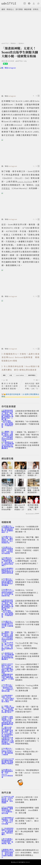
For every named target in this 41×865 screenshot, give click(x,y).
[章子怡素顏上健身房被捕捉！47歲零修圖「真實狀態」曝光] (8, 842)
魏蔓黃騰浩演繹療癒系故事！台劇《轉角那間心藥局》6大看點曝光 (27, 677)
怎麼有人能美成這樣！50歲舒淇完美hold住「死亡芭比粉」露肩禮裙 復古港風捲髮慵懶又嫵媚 (27, 721)
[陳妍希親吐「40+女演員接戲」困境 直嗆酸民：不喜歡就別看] (8, 424)
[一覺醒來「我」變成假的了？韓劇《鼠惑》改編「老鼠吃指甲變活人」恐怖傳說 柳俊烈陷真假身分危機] (8, 435)
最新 (3, 9)
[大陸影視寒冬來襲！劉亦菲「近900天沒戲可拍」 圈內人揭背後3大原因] (8, 699)
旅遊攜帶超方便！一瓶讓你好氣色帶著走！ (7, 507)
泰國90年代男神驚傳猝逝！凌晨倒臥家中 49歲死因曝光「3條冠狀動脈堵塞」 (27, 741)
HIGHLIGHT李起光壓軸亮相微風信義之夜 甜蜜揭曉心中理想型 (27, 762)
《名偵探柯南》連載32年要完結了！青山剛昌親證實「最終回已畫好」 (27, 831)
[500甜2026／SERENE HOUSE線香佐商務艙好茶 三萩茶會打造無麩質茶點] (8, 593)
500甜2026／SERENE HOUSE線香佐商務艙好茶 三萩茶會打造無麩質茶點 (26, 592)
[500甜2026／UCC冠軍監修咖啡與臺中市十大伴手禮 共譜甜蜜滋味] (8, 625)
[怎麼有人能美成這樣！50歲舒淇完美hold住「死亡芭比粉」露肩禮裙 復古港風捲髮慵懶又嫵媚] (8, 720)
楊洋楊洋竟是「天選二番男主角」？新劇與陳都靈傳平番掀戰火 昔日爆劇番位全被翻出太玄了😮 (33, 507)
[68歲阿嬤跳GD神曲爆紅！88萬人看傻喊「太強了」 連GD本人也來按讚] (8, 821)
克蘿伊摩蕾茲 (31, 375)
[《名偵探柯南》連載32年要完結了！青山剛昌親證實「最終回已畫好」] (8, 832)
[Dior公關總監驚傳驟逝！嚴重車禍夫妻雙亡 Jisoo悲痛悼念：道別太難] (8, 810)
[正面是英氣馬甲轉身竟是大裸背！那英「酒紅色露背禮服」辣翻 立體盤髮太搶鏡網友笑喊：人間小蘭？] (8, 414)
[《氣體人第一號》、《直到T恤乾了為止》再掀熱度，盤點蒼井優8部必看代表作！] (8, 709)
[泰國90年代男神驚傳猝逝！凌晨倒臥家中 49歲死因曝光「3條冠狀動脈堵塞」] (8, 741)
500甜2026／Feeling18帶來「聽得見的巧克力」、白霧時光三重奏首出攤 (26, 688)
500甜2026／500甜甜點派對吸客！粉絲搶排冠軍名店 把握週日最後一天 (27, 529)
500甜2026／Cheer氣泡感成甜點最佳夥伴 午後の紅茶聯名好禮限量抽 (27, 582)
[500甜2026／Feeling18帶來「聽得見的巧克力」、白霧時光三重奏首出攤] (8, 688)
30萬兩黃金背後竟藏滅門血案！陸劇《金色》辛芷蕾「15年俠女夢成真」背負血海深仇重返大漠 (20, 473)
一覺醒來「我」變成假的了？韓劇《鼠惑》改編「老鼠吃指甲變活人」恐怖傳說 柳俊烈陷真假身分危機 (27, 436)
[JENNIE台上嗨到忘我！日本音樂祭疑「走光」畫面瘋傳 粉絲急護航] (8, 800)
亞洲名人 (21, 43)
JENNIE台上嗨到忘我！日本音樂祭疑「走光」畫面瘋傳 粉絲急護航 (27, 799)
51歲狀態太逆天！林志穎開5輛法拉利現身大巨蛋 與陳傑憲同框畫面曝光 (27, 445)
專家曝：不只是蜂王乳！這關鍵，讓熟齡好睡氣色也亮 (7, 473)
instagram (12, 96)
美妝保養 (27, 9)
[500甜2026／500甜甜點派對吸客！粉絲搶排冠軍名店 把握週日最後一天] (8, 529)
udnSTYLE (5, 43)
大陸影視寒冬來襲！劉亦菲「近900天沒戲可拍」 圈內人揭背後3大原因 (27, 698)
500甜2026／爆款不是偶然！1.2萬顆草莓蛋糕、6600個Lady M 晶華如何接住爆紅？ (27, 561)
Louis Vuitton (20, 375)
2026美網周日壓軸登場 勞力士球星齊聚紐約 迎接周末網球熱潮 (27, 571)
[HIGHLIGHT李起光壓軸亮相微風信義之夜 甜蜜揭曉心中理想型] (8, 762)
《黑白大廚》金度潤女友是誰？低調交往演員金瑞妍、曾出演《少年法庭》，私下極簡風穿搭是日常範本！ (27, 731)
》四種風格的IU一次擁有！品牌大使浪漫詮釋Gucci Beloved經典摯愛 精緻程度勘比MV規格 (20, 357)
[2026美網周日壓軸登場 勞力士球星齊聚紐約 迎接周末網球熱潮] (8, 572)
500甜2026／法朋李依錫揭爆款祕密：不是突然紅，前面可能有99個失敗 (27, 550)
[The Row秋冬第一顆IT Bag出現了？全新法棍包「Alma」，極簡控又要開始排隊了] (8, 646)
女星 (10, 375)
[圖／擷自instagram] (20, 80)
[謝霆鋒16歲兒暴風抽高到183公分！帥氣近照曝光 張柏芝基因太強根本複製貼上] (8, 853)
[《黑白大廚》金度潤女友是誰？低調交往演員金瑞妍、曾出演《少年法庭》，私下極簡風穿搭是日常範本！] (8, 730)
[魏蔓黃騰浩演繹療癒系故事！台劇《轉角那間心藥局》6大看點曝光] (8, 678)
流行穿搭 (19, 9)
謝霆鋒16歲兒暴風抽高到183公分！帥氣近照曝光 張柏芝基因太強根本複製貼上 (27, 852)
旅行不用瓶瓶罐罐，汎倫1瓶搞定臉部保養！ (33, 490)
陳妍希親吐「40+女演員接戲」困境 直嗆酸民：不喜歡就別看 (27, 422)
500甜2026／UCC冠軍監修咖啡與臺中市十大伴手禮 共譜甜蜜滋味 (27, 624)
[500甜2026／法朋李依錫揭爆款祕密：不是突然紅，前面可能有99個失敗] (8, 550)
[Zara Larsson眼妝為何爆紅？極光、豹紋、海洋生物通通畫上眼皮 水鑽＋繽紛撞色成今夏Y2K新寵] (8, 667)
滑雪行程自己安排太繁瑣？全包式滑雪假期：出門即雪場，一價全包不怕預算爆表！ (7, 490)
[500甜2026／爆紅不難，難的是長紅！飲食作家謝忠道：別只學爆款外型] (8, 540)
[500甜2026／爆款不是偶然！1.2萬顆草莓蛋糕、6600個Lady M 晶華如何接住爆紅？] (8, 561)
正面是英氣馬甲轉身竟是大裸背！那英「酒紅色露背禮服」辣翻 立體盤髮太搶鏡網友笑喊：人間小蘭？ (27, 415)
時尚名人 (10, 9)
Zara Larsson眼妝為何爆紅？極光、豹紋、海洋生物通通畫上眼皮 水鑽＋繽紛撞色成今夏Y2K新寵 (27, 668)
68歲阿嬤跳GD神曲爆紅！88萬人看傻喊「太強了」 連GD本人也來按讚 (27, 821)
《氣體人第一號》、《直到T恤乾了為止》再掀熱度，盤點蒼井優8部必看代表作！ (27, 709)
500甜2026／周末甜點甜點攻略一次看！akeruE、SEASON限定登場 (27, 772)
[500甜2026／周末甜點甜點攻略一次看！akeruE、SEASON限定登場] (8, 773)
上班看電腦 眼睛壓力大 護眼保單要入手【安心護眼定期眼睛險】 (33, 473)
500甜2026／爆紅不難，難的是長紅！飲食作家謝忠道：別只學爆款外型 (27, 539)
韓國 (4, 375)
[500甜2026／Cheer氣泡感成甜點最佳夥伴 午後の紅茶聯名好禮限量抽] (8, 582)
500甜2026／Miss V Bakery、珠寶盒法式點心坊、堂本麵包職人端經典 (27, 751)
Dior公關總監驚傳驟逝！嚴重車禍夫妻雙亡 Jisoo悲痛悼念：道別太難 (20, 490)
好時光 (35, 9)
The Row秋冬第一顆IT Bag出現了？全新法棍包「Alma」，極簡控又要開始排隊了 (27, 647)
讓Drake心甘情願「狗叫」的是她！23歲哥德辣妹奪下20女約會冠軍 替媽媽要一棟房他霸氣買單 (20, 507)
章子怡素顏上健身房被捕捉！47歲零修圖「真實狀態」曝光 (27, 840)
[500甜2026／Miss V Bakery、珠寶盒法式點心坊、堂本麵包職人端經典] (8, 752)
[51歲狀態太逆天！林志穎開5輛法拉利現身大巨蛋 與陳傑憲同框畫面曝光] (8, 445)
